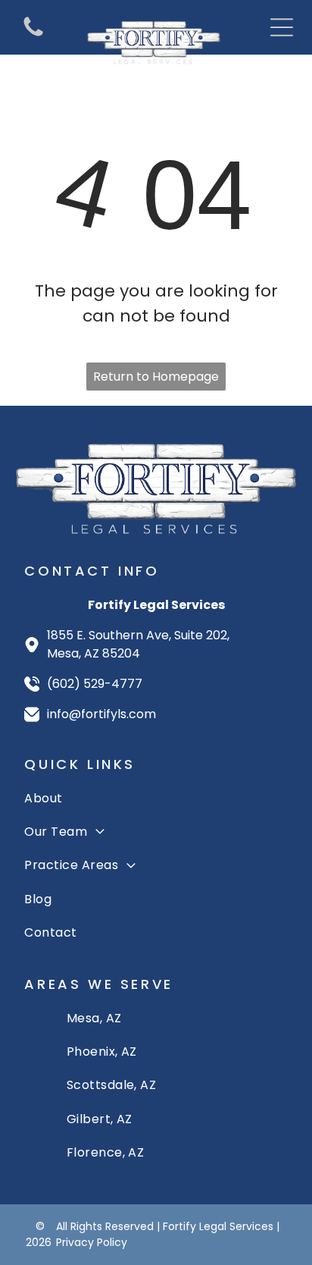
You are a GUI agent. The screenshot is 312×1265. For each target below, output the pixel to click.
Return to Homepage (156, 376)
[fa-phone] (33, 35)
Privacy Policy (91, 1242)
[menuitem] (155, 798)
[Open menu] (281, 27)
